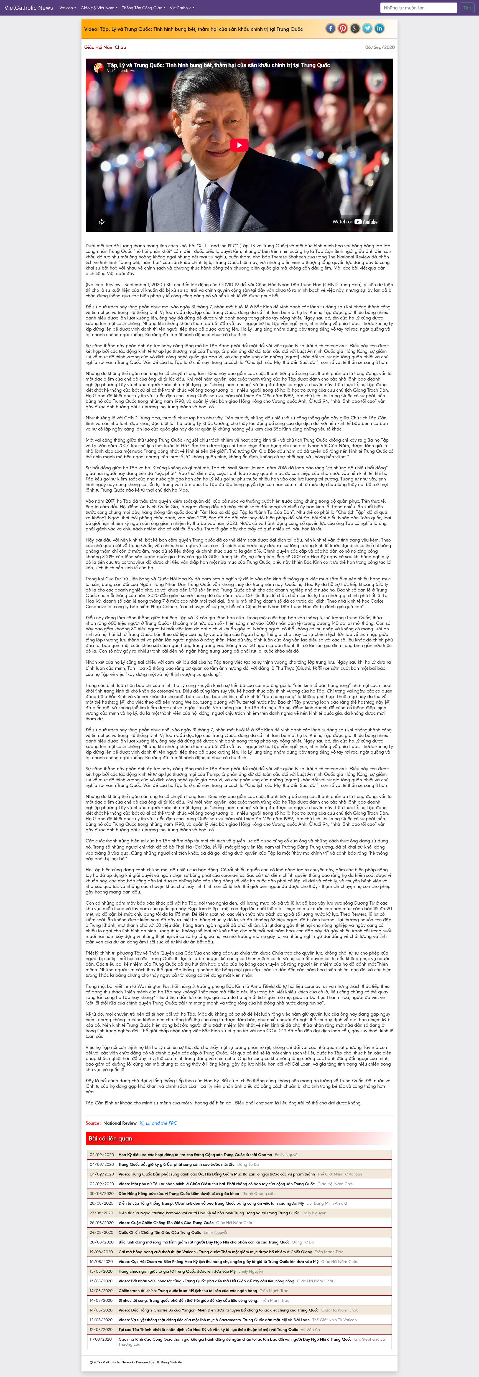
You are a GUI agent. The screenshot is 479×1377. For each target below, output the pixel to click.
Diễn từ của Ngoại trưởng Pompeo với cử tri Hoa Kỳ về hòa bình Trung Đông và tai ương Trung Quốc (209, 1212)
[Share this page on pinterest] (342, 28)
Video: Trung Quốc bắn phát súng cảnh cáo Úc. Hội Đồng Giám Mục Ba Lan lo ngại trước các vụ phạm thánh (217, 1174)
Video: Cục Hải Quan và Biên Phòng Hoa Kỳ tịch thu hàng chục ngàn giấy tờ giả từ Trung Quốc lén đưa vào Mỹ (219, 1261)
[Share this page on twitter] (367, 28)
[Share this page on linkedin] (379, 28)
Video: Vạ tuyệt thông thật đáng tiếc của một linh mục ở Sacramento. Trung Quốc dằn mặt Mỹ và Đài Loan (214, 1319)
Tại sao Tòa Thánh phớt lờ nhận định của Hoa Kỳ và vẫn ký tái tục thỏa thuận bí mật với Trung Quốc (208, 1329)
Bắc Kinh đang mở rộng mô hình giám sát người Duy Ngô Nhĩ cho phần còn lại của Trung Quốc (204, 1242)
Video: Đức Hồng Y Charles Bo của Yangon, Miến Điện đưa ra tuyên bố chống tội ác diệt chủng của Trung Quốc (219, 1310)
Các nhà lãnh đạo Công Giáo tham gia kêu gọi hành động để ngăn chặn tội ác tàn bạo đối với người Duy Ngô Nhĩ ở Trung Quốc (235, 1339)
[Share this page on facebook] (330, 28)
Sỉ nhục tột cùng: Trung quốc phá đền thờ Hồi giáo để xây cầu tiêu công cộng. (188, 1300)
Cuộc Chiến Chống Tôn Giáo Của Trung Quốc (160, 1232)
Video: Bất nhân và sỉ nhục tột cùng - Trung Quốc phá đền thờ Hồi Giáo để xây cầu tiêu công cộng (206, 1280)
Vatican (66, 7)
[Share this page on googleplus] (355, 28)
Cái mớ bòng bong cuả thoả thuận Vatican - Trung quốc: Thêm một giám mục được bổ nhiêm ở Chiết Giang (215, 1251)
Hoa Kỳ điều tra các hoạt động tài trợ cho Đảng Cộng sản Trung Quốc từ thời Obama (195, 1154)
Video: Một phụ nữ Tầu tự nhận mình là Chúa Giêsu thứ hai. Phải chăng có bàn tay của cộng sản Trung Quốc (217, 1183)
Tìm (467, 8)
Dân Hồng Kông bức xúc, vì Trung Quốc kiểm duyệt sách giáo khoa (179, 1193)
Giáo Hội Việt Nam (97, 7)
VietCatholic (180, 7)
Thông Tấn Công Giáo (142, 7)
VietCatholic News (28, 7)
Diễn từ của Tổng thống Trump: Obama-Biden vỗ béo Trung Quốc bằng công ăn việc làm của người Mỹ (211, 1203)
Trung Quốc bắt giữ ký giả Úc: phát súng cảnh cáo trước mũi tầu (177, 1164)
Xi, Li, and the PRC (158, 1123)
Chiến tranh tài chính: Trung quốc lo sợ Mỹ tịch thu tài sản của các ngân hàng (188, 1290)
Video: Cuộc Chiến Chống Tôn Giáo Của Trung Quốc (166, 1222)
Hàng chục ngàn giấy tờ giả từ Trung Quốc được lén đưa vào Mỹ (177, 1271)
